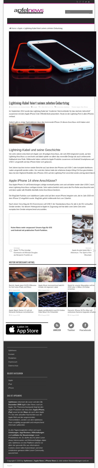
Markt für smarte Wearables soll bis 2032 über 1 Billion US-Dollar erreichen (81, 287)
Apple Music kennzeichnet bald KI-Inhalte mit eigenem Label (51, 286)
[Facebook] (83, 1)
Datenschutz (13, 366)
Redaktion (12, 358)
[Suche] (91, 12)
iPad (82, 107)
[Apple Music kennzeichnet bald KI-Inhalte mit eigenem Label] (52, 274)
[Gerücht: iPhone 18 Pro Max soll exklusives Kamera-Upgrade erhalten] (82, 299)
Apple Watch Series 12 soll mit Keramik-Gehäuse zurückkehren (21, 311)
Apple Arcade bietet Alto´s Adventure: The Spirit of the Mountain (81, 251)
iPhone (86, 107)
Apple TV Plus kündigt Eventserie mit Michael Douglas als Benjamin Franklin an (26, 251)
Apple (20, 28)
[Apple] (89, 1)
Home (13, 28)
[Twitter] (86, 1)
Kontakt (11, 354)
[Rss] (77, 1)
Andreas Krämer (25, 107)
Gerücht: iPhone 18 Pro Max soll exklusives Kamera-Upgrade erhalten (82, 311)
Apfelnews (12, 350)
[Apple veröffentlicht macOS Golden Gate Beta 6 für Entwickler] (52, 299)
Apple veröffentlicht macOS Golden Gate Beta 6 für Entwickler (51, 311)
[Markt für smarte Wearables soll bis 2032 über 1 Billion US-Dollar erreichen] (82, 274)
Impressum (12, 362)
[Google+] (80, 1)
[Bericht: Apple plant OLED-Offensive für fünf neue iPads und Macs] (23, 274)
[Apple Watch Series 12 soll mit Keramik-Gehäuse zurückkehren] (23, 299)
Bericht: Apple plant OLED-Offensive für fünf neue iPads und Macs (22, 286)
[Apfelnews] (28, 11)
